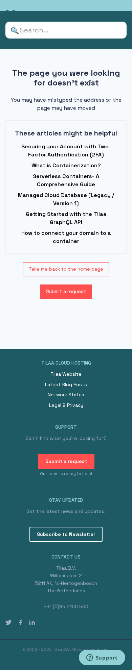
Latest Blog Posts (66, 384)
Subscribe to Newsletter (66, 534)
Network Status (66, 395)
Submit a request (66, 291)
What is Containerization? (66, 165)
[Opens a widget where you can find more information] (102, 658)
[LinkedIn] (32, 622)
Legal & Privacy (66, 405)
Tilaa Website (66, 374)
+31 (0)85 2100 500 (66, 606)
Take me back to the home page (66, 269)
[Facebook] (20, 622)
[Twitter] (8, 622)
